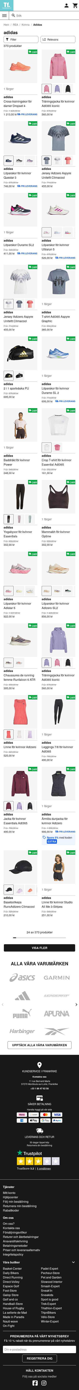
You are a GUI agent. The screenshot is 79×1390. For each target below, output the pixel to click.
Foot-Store (10, 1290)
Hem (6, 24)
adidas (8, 97)
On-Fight (8, 1326)
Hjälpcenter (10, 1197)
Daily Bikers (11, 1273)
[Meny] (4, 15)
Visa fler (39, 948)
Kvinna (26, 24)
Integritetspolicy (13, 1254)
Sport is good (49, 1299)
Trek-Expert (48, 1304)
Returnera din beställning (39, 1145)
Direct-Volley (11, 1282)
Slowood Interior (51, 1282)
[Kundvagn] (75, 5)
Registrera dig (39, 1358)
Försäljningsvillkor (15, 1232)
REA (15, 24)
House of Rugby (13, 1308)
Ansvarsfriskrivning (15, 1241)
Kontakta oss (39, 1076)
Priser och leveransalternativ (21, 1250)
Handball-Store (13, 1304)
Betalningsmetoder (15, 1245)
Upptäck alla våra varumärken (39, 1045)
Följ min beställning (15, 1201)
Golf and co (10, 1299)
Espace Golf (11, 1286)
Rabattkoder (11, 1210)
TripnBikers (48, 1312)
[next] (76, 1004)
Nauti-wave (10, 1321)
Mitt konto (9, 1193)
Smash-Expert (50, 1286)
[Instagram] (44, 1383)
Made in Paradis (13, 1317)
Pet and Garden (51, 1277)
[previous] (2, 1004)
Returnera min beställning (20, 1206)
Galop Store (11, 1295)
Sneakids (47, 1295)
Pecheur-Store (50, 1273)
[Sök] (13, 15)
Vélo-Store (48, 1317)
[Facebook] (35, 1383)
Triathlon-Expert (51, 1308)
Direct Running (13, 1277)
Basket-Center (12, 1268)
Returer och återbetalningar (21, 1237)
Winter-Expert (50, 1321)
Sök (18, 15)
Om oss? (9, 1223)
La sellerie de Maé (15, 1312)
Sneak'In (46, 1290)
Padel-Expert (49, 1268)
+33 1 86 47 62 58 (39, 1088)
